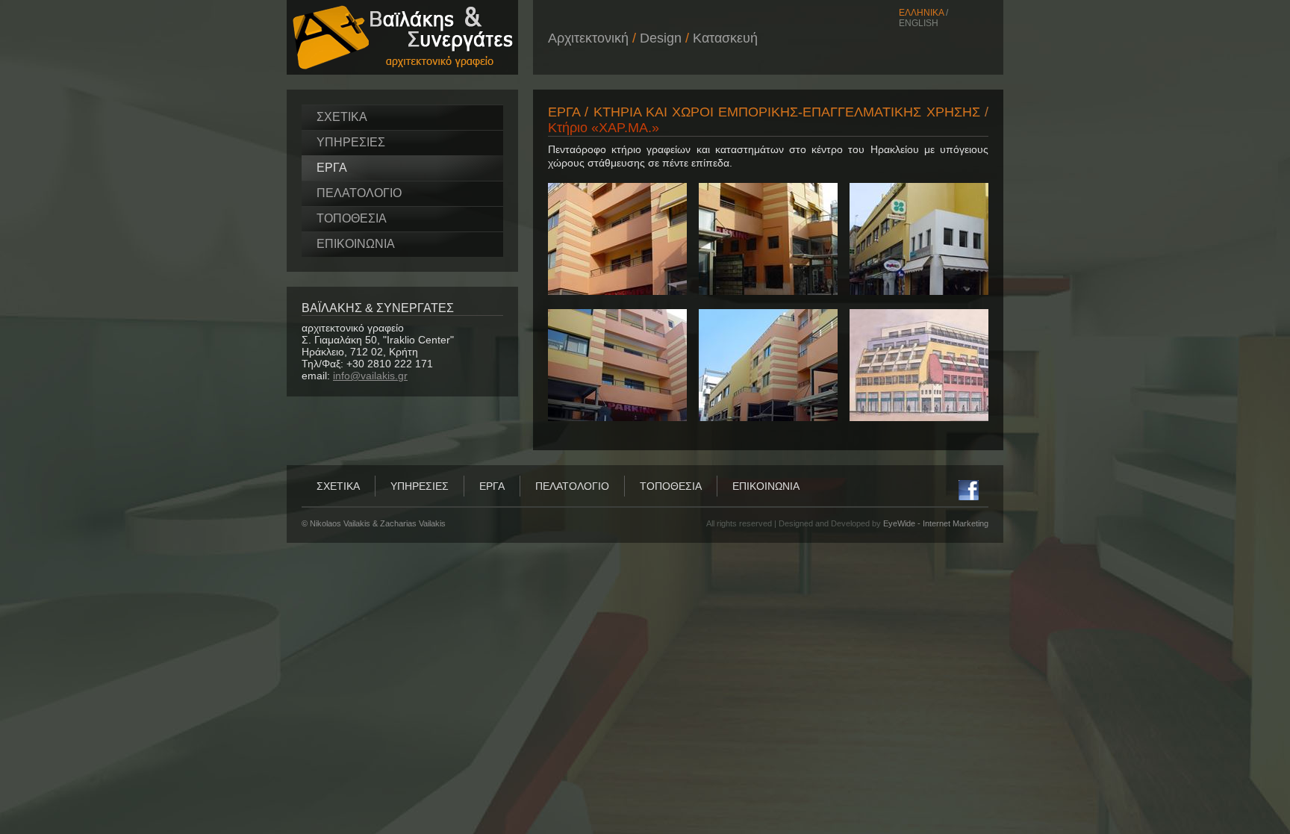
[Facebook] (969, 496)
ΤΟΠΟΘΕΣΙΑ (352, 218)
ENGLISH (918, 23)
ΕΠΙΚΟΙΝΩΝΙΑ (356, 243)
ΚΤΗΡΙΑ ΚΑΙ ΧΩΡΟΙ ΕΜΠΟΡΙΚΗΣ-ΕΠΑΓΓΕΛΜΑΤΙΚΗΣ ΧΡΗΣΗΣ (786, 112)
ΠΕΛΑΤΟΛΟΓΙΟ (359, 193)
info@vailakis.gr (370, 376)
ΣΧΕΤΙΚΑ (342, 117)
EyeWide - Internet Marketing (935, 523)
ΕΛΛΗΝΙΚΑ (921, 12)
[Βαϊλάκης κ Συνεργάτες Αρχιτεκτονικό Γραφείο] (402, 71)
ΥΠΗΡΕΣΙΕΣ (351, 142)
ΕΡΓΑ (332, 167)
